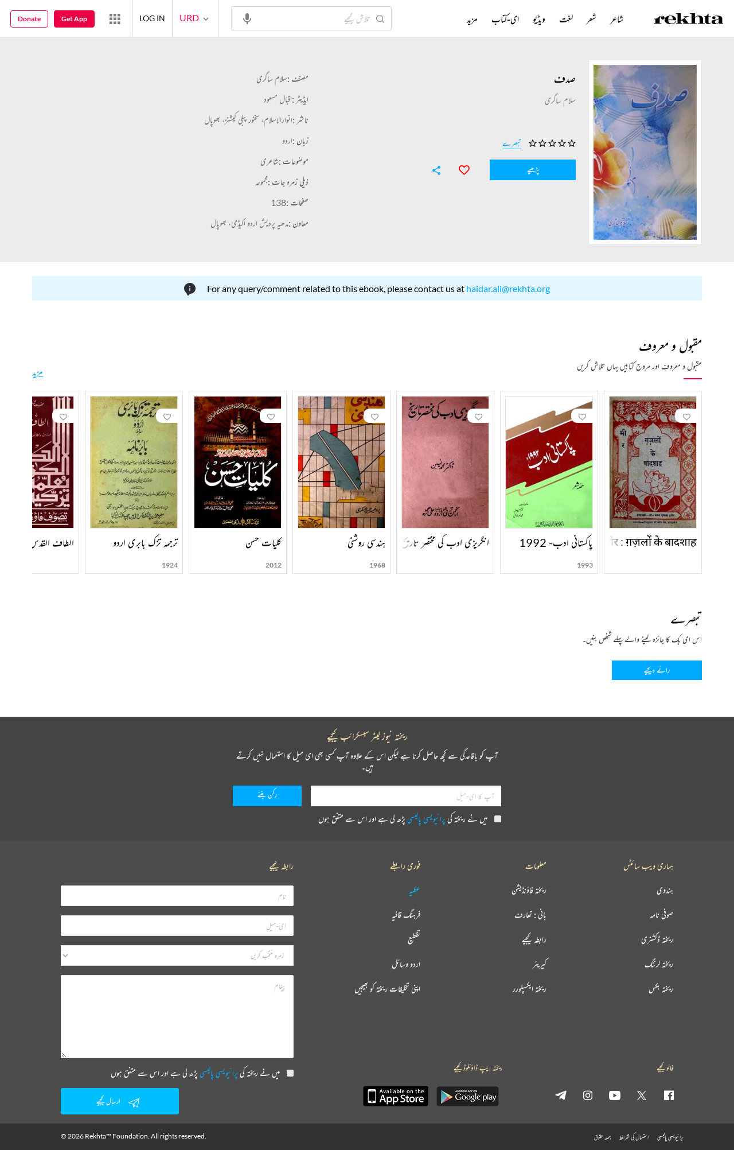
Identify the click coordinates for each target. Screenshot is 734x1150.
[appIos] (395, 1096)
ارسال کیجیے (108, 1101)
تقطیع (414, 940)
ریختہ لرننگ (659, 964)
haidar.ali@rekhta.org (508, 288)
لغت (566, 19)
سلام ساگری (271, 78)
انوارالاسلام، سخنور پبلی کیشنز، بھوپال (248, 119)
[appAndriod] (467, 1096)
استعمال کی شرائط (634, 1137)
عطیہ (414, 890)
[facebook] (668, 1095)
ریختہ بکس (661, 989)
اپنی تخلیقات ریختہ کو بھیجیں (387, 989)
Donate (29, 18)
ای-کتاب (505, 19)
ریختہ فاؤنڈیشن (529, 890)
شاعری (269, 161)
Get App (74, 18)
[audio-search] (247, 18)
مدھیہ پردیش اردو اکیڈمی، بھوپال (249, 222)
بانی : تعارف (530, 915)
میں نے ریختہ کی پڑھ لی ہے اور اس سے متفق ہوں (402, 818)
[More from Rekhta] (114, 18)
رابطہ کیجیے (534, 940)
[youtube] (615, 1095)
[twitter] (642, 1095)
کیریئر (539, 964)
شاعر (616, 19)
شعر (591, 19)
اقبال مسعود (278, 99)
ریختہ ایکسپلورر (529, 989)
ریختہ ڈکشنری (657, 940)
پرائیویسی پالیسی (426, 818)
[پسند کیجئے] (459, 169)
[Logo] (688, 20)
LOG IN (152, 18)
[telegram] (561, 1095)
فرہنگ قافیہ (406, 915)
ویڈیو (539, 19)
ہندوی (665, 890)
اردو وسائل (406, 964)
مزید (37, 372)
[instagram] (588, 1095)
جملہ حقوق (602, 1137)
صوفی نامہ (661, 915)
